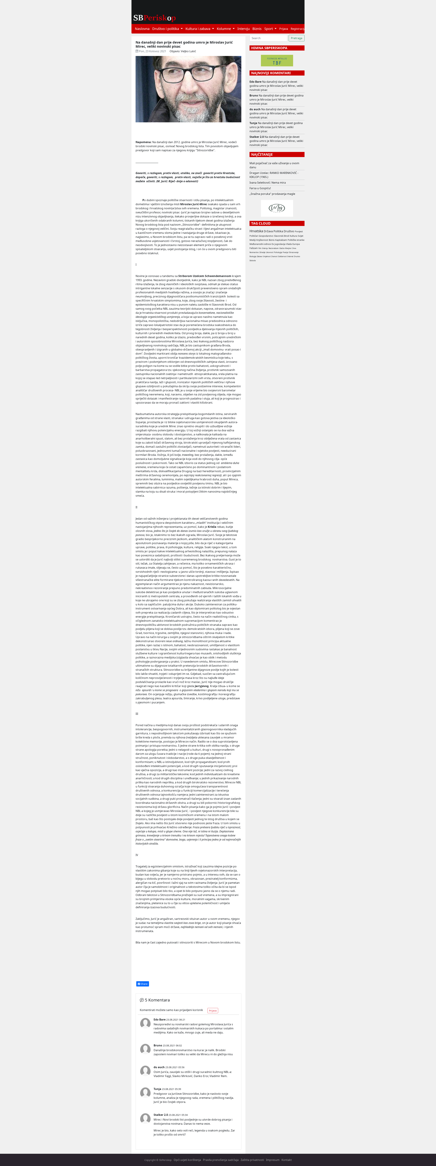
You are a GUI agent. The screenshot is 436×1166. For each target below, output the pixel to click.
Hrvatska (256, 231)
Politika (278, 231)
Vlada (289, 244)
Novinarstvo (254, 252)
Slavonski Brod (281, 235)
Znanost (274, 256)
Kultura (293, 235)
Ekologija (253, 256)
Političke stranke (296, 239)
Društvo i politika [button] (166, 28)
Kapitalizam (281, 239)
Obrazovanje (293, 252)
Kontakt (287, 1160)
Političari (254, 235)
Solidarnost (282, 256)
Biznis (257, 28)
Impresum (272, 1160)
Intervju (243, 28)
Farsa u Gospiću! (260, 188)
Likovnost (269, 252)
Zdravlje (262, 252)
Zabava (259, 256)
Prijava (283, 29)
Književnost (262, 239)
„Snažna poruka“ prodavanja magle (272, 194)
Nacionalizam (274, 248)
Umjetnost (267, 256)
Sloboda (253, 260)
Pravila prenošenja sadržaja (221, 1160)
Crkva (294, 248)
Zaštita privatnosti (252, 1160)
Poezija (285, 252)
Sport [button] (269, 28)
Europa (296, 244)
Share (143, 983)
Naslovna (142, 28)
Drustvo (297, 256)
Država (268, 231)
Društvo (289, 231)
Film (259, 248)
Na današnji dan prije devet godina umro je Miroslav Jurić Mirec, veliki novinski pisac (276, 86)
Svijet (300, 235)
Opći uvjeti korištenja (187, 1160)
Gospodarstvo (266, 235)
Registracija (298, 29)
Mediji (253, 239)
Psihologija (278, 252)
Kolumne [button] (224, 28)
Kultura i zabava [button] (198, 28)
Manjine (288, 248)
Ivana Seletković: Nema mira (268, 182)
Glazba (281, 248)
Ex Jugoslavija (278, 244)
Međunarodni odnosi (260, 244)
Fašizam (254, 248)
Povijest (299, 231)
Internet (290, 256)
